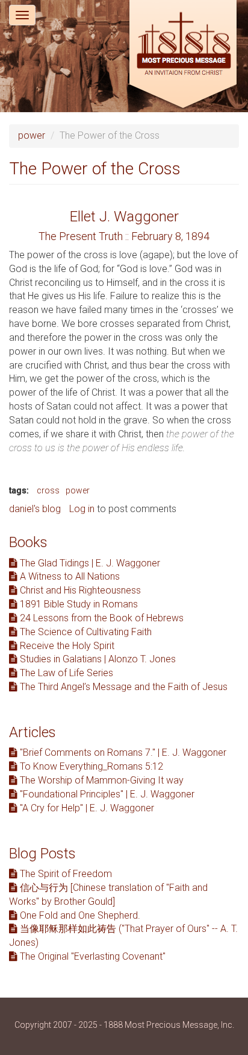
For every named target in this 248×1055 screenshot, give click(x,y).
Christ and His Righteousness (79, 590)
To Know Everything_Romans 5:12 (90, 766)
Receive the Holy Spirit (65, 645)
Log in (82, 509)
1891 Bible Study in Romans (77, 604)
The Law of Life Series (65, 673)
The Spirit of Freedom (64, 873)
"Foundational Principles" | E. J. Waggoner (105, 794)
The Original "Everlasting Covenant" (91, 956)
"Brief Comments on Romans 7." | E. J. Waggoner (121, 752)
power (31, 135)
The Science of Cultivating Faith (84, 632)
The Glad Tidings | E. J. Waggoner (88, 563)
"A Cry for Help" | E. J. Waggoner (85, 808)
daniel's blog (35, 509)
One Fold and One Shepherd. (78, 915)
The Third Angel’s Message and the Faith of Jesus (122, 686)
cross (48, 490)
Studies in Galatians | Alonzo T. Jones (96, 659)
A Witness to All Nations (68, 576)
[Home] (183, 56)
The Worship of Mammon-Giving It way (100, 780)
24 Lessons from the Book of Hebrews (100, 618)
